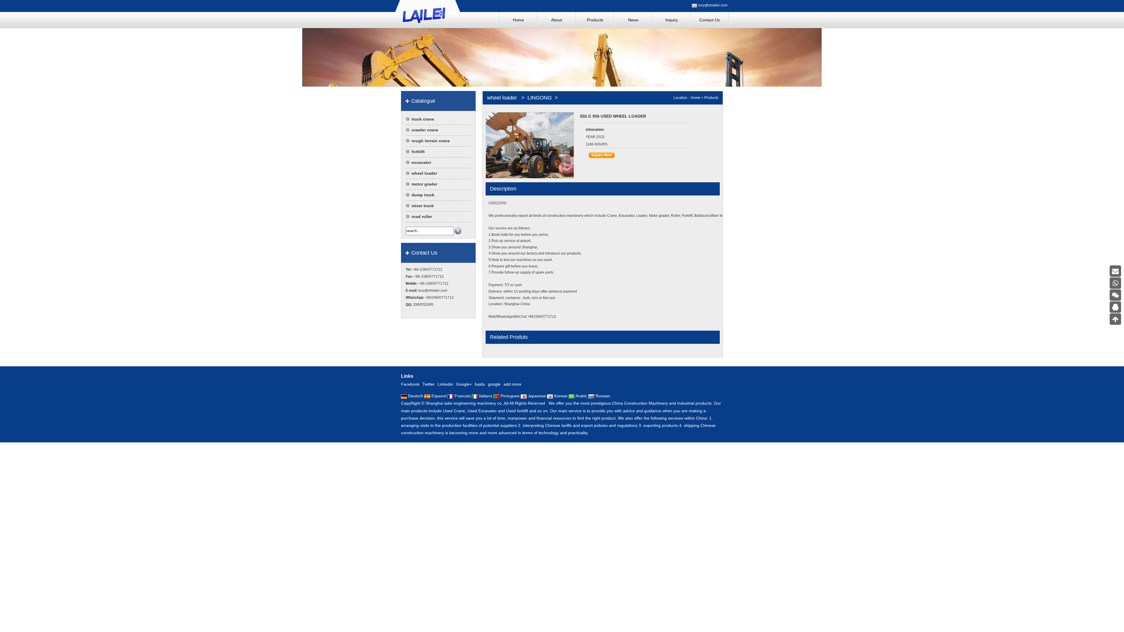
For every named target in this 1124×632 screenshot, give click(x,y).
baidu (480, 384)
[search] (458, 231)
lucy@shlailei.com (712, 5)
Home (695, 98)
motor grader (424, 184)
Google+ (464, 384)
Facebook (410, 384)
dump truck (423, 195)
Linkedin (445, 384)
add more (512, 384)
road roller (422, 216)
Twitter (428, 384)
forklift (418, 151)
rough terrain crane (431, 140)
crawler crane (425, 130)
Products (711, 98)
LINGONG (539, 98)
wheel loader (424, 173)
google (494, 384)
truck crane (423, 119)
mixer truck (423, 205)
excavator (421, 162)
